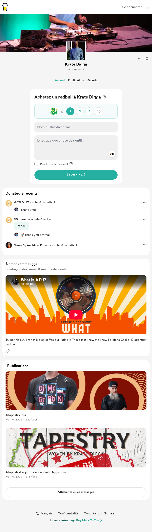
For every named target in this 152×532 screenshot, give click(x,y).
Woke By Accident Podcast (32, 245)
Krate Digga (76, 64)
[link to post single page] (76, 396)
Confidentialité (68, 513)
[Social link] (8, 351)
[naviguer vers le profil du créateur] (76, 51)
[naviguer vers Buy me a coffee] (5, 7)
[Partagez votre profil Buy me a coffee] (147, 58)
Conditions (91, 513)
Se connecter (132, 7)
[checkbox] (51, 163)
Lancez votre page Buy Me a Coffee (74, 520)
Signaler (110, 513)
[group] (76, 398)
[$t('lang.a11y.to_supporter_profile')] (16, 209)
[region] (76, 136)
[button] (147, 7)
